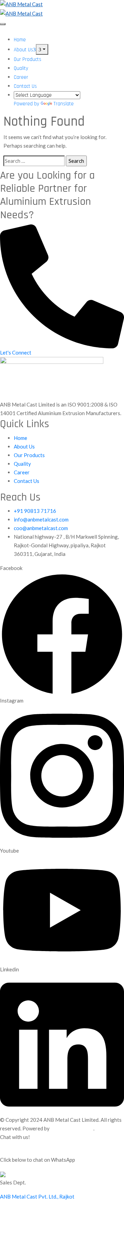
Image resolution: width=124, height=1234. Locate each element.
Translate (63, 104)
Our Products (27, 59)
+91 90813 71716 (35, 511)
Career (21, 77)
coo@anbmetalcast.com (41, 528)
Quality (21, 68)
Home (20, 39)
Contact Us (25, 86)
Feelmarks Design (72, 1128)
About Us (23, 49)
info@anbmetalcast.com (41, 519)
